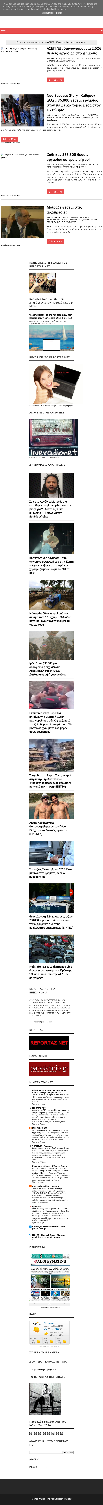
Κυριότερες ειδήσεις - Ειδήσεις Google (49, 1166)
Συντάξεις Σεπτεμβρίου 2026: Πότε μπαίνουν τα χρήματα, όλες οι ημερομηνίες (51, 873)
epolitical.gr (37, 1206)
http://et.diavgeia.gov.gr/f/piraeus (46, 1370)
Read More (56, 80)
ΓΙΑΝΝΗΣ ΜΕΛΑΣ (90, 220)
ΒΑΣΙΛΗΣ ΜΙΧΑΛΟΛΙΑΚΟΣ (71, 220)
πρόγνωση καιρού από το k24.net (49, 1346)
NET (52, 58)
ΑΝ (84, 58)
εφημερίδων (56, 1307)
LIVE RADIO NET (39, 1128)
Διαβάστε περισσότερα (10, 83)
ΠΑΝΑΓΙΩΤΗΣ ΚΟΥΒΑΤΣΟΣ (65, 222)
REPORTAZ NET (39, 1108)
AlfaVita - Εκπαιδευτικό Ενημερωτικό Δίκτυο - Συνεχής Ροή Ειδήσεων (49, 1091)
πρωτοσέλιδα (45, 1307)
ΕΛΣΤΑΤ (66, 167)
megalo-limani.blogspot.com (45, 1186)
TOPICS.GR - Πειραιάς (42, 1146)
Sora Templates (47, 1499)
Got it (59, 13)
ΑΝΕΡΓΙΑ (94, 115)
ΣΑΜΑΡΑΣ (87, 118)
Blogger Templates (63, 1499)
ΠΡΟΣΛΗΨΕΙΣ (69, 61)
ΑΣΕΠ (88, 58)
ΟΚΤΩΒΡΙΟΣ (77, 118)
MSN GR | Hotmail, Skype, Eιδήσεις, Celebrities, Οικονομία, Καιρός (48, 1236)
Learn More (48, 13)
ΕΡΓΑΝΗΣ (51, 118)
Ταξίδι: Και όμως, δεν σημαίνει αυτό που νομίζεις (50, 1095)
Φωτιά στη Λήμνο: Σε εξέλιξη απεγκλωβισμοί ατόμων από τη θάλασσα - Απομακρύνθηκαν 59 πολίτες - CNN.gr (50, 1170)
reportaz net (55, 115)
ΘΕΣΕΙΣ (59, 61)
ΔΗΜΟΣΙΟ (96, 58)
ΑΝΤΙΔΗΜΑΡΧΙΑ (53, 220)
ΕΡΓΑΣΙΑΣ (51, 61)
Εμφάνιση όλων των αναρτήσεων (71, 42)
